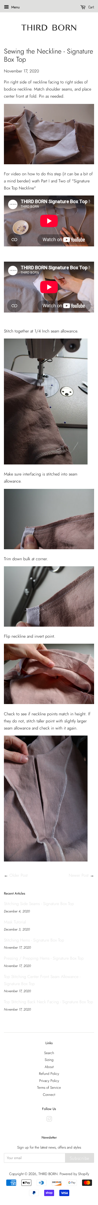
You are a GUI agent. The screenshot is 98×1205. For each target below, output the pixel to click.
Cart (91, 7)
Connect (49, 1094)
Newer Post (79, 875)
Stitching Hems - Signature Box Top (34, 940)
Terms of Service (49, 1087)
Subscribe (80, 1158)
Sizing (49, 1059)
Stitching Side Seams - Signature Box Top (39, 904)
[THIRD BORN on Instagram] (49, 1120)
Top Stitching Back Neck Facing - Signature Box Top (48, 1002)
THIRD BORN (47, 1173)
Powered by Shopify (74, 1173)
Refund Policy (49, 1073)
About (49, 1066)
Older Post (18, 875)
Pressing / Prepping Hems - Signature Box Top (44, 958)
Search (49, 1052)
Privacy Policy (49, 1080)
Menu (15, 7)
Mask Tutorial (15, 922)
